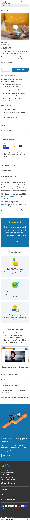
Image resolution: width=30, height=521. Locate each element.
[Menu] (27, 2)
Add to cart (20, 70)
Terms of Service (12, 517)
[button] (24, 2)
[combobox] (15, 5)
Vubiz (6, 515)
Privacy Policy (4, 517)
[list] (15, 26)
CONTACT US (6, 455)
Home (2, 10)
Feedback (8, 10)
